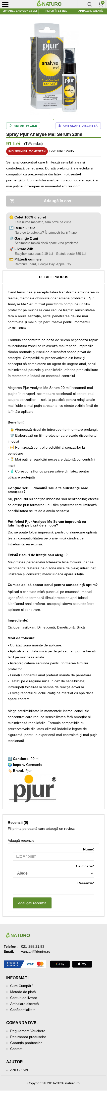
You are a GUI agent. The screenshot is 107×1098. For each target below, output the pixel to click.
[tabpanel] (53, 67)
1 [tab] (53, 119)
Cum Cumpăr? (21, 986)
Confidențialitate (23, 1010)
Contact (16, 1049)
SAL (26, 1070)
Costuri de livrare (23, 998)
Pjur (28, 771)
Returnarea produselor (28, 1037)
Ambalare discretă (24, 1004)
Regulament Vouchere (27, 1031)
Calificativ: (85, 866)
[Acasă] (56, 4)
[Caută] (89, 4)
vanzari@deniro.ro (35, 951)
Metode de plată (23, 992)
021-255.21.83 (32, 946)
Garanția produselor (26, 1043)
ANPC (15, 1070)
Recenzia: (85, 883)
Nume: (88, 849)
